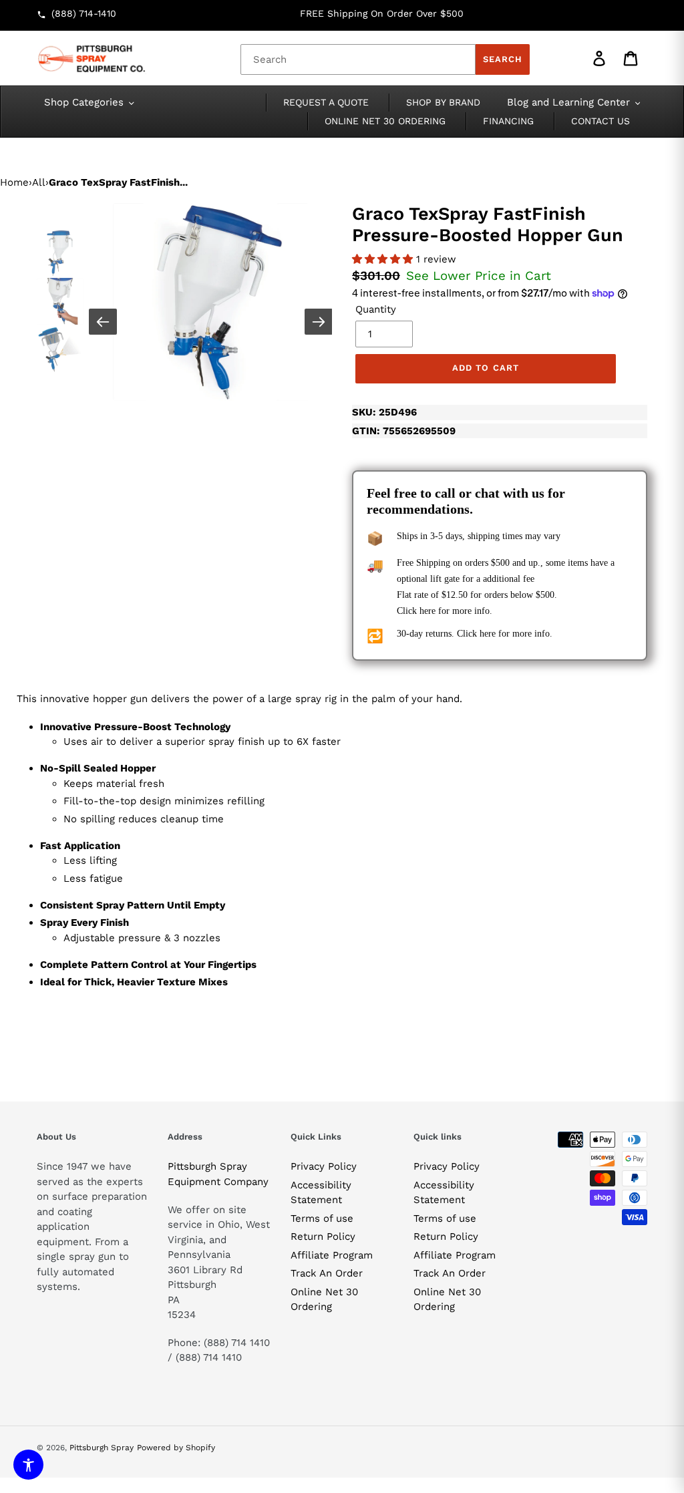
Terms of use (322, 1218)
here (427, 611)
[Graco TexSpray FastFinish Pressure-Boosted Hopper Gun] (212, 302)
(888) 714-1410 (83, 13)
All (38, 182)
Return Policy (323, 1236)
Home (14, 182)
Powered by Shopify (176, 1447)
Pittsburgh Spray (101, 1447)
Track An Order (327, 1273)
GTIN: (404, 431)
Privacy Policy (324, 1166)
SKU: (384, 412)
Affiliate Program (332, 1255)
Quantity (375, 309)
